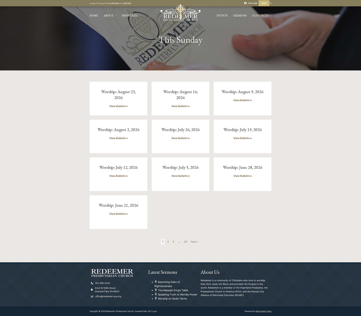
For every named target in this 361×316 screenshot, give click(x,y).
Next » (195, 241)
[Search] (270, 3)
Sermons (240, 15)
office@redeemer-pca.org (108, 296)
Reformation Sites (263, 311)
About (109, 15)
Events (222, 15)
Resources (260, 15)
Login (154, 311)
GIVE (264, 3)
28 (185, 241)
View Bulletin (117, 106)
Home (94, 15)
